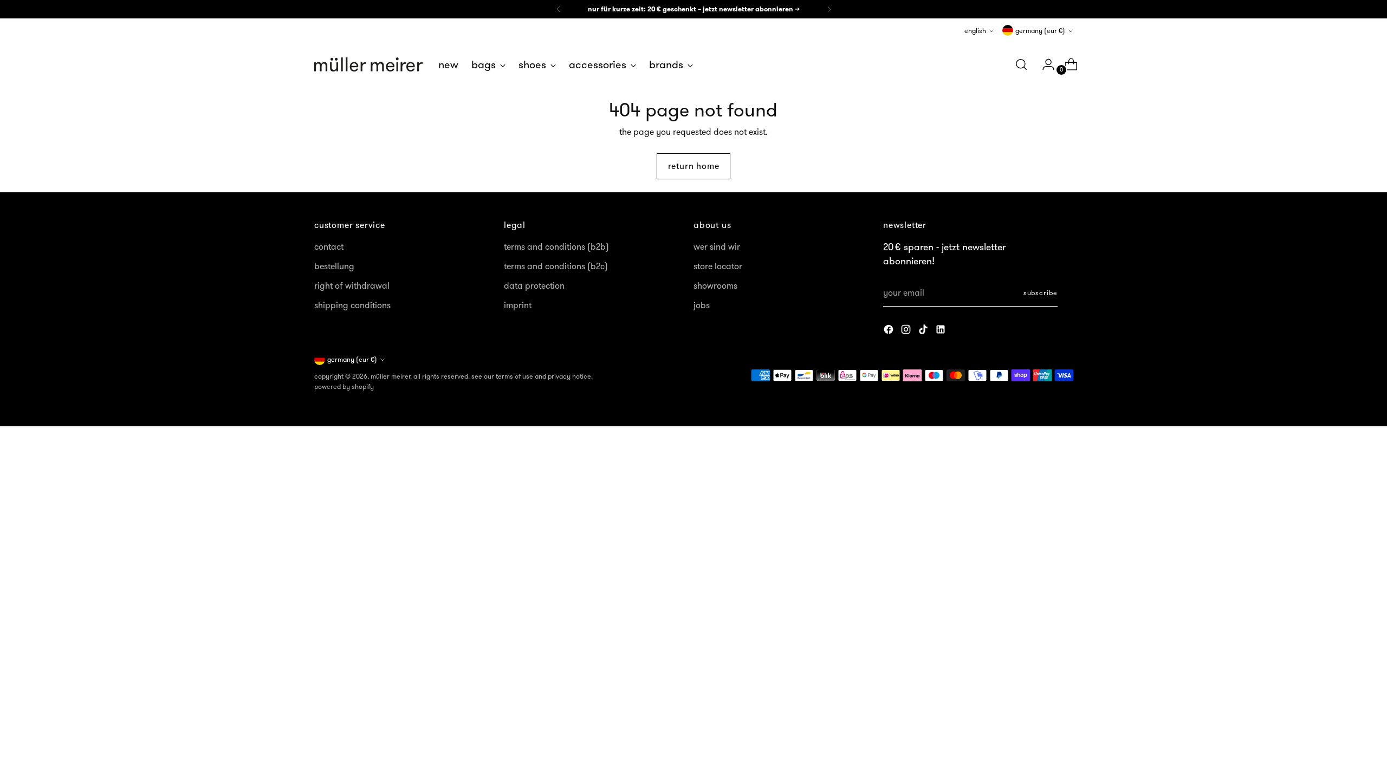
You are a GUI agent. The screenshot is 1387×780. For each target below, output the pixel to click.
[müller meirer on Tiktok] (924, 331)
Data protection (534, 285)
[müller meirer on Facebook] (889, 331)
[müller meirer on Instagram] (906, 331)
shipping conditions (352, 305)
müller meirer (390, 376)
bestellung (334, 266)
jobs (702, 305)
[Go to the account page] (1044, 64)
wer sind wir (717, 246)
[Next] (829, 9)
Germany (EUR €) (1040, 31)
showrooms (715, 285)
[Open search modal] (1021, 64)
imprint (518, 305)
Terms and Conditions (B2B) (556, 246)
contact (328, 246)
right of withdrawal (352, 285)
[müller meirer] (368, 64)
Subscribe (1040, 293)
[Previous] (559, 9)
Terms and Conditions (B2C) (556, 266)
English (975, 31)
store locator (718, 266)
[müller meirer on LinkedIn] (941, 331)
